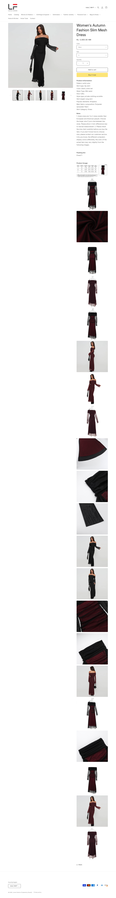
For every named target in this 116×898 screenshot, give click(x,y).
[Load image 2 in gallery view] (29, 95)
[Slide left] (10, 95)
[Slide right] (71, 95)
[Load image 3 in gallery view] (40, 95)
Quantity (79, 59)
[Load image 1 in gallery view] (18, 95)
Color (78, 43)
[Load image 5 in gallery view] (63, 95)
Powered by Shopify (26, 892)
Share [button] (80, 864)
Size (78, 51)
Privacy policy (37, 892)
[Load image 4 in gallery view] (52, 95)
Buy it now (92, 75)
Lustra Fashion (17, 892)
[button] (27, 15)
